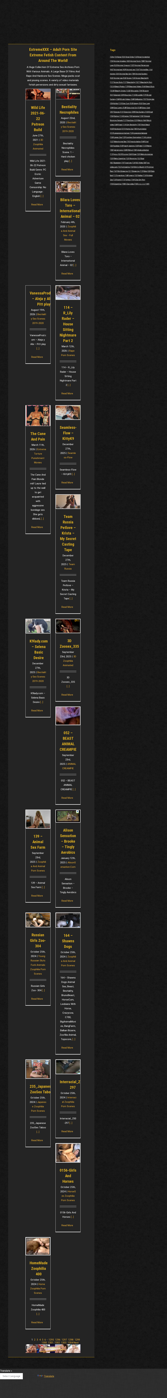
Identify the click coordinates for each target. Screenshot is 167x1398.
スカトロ (143, 184)
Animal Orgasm (126, 65)
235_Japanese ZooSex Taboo (41, 1089)
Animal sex (134, 70)
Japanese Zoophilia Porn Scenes (38, 1106)
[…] (42, 196)
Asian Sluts (120, 82)
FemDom (132, 120)
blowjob (119, 95)
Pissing (127, 154)
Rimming (135, 158)
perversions (121, 150)
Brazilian (130, 95)
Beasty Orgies (123, 91)
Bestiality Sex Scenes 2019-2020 (68, 127)
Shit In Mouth (141, 167)
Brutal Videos (127, 99)
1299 (77, 1339)
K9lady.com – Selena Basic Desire (39, 649)
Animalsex (120, 70)
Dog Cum (128, 103)
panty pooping (131, 146)
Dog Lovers (120, 108)
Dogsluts (130, 112)
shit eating (128, 167)
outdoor (119, 146)
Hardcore (120, 129)
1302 (57, 1342)
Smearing (138, 171)
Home (83, 26)
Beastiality (134, 82)
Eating (118, 116)
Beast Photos (122, 86)
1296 (57, 1339)
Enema (128, 116)
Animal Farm (138, 61)
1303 (63, 1342)
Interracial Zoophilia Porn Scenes (68, 1102)
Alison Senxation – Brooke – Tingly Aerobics (68, 841)
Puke (137, 154)
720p (114, 57)
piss (118, 154)
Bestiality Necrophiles (69, 110)
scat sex (131, 163)
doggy (138, 103)
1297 (64, 1339)
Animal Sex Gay (128, 74)
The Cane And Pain (38, 436)
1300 (44, 1342)
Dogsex (119, 112)
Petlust (132, 150)
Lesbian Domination (136, 137)
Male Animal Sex (122, 142)
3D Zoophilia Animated (38, 144)
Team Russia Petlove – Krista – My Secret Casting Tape (68, 533)
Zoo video (132, 184)
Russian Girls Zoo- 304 (38, 940)
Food (122, 125)
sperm (133, 175)
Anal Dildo (132, 57)
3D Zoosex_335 (69, 644)
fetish (142, 120)
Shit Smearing (125, 171)
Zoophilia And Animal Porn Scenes (38, 866)
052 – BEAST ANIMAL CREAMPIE (68, 741)
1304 (70, 1342)
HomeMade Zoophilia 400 (39, 1268)
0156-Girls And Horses (68, 1176)
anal (122, 57)
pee (142, 146)
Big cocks (137, 91)
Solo (148, 171)
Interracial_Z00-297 (73, 1085)
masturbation (138, 142)
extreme (138, 116)
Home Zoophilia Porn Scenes (38, 1288)
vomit (121, 180)
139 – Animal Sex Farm (37, 842)
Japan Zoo (120, 137)
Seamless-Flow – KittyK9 (68, 433)
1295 (51, 1339)
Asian (131, 78)
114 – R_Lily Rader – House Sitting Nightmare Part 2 (68, 324)
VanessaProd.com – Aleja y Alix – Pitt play (44, 299)
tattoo (142, 175)
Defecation (141, 99)
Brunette (141, 95)
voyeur (130, 180)
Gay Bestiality (134, 125)
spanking (123, 175)
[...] (42, 518)
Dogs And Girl (134, 108)
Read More (37, 204)
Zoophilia (120, 184)
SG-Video (141, 163)
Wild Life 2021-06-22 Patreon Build (38, 118)
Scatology (120, 163)
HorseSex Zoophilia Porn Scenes (68, 1196)
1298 (70, 1339)
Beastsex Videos (137, 86)
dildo (118, 103)
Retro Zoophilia (122, 158)
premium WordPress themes (68, 1393)
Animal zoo (120, 78)
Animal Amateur (122, 61)
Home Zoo (132, 129)
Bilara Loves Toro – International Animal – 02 (70, 208)
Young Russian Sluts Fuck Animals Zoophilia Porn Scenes (38, 965)
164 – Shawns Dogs (68, 941)
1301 (50, 1342)
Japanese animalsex (124, 133)
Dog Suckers (142, 112)
